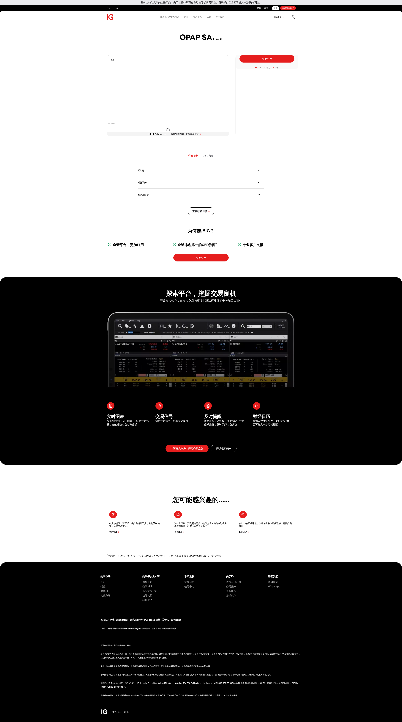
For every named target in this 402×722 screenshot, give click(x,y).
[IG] (110, 17)
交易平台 (197, 17)
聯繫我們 (273, 576)
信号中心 (189, 586)
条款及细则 (122, 619)
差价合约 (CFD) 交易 (169, 17)
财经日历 (189, 581)
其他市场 (105, 595)
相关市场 (209, 155)
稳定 (268, 67)
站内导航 (109, 619)
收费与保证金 (233, 581)
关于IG (230, 576)
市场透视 (189, 576)
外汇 (103, 581)
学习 (209, 17)
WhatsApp (274, 586)
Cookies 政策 (152, 619)
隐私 (132, 619)
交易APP (147, 586)
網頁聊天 (273, 581)
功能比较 (147, 595)
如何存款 (176, 619)
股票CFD (105, 590)
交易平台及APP (151, 576)
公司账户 (231, 586)
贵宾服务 (231, 590)
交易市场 (105, 576)
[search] (293, 17)
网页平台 (147, 581)
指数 (103, 586)
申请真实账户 (288, 8)
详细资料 (193, 155)
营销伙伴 (231, 595)
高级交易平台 (150, 590)
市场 (186, 17)
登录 (276, 8)
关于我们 (220, 17)
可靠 (277, 67)
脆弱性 (140, 619)
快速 (259, 67)
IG (101, 619)
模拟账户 (147, 599)
